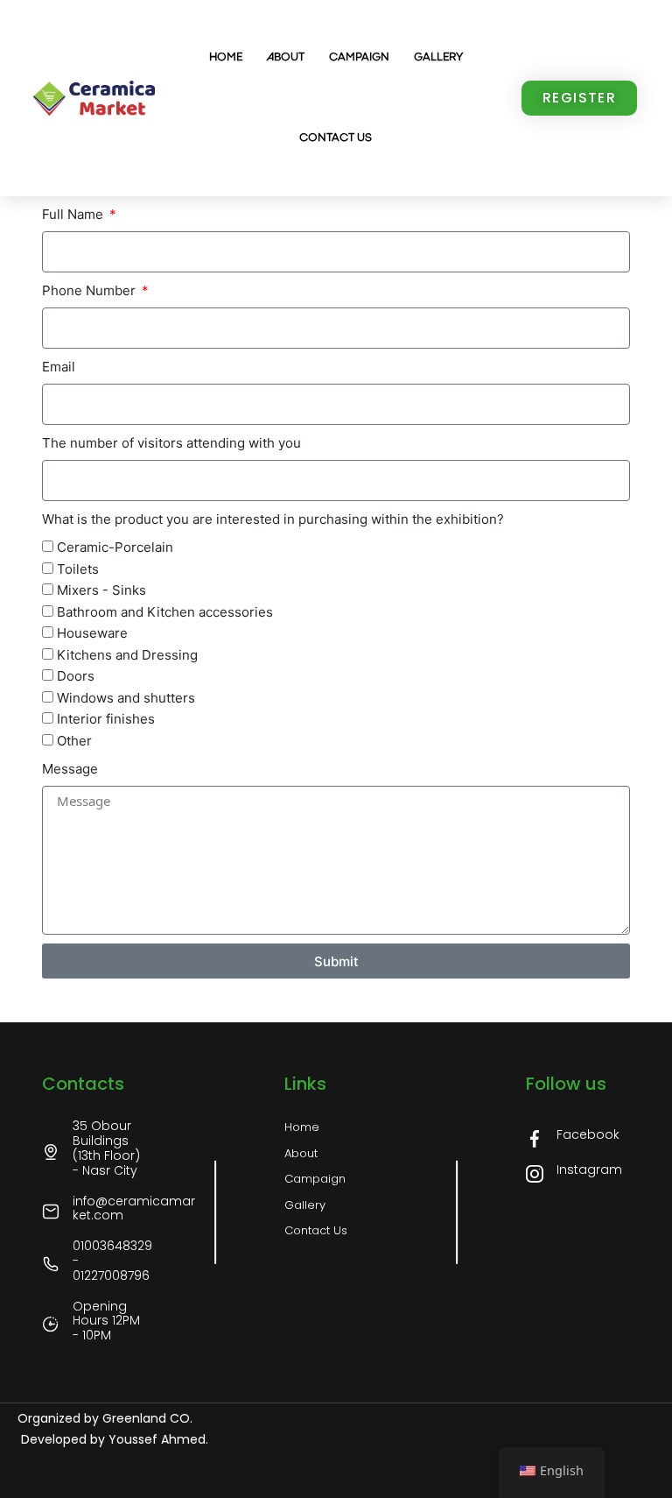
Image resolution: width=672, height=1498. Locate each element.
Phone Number (90, 290)
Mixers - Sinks (101, 590)
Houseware (92, 633)
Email (58, 366)
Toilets (78, 569)
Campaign (359, 57)
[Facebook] (534, 1139)
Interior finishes (106, 718)
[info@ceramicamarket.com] (51, 1211)
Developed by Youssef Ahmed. (113, 1439)
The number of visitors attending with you (171, 443)
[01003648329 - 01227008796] (51, 1264)
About (285, 57)
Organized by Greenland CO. (105, 1418)
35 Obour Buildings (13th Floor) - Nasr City (106, 1147)
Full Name (74, 214)
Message (70, 768)
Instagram (589, 1169)
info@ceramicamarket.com (134, 1208)
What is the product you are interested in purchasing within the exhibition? (273, 519)
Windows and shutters (126, 697)
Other (74, 740)
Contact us (335, 138)
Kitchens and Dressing (127, 655)
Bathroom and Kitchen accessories (165, 612)
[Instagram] (534, 1174)
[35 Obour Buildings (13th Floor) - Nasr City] (51, 1152)
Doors (75, 676)
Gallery (438, 57)
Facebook (588, 1134)
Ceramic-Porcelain (115, 547)
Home (225, 57)
